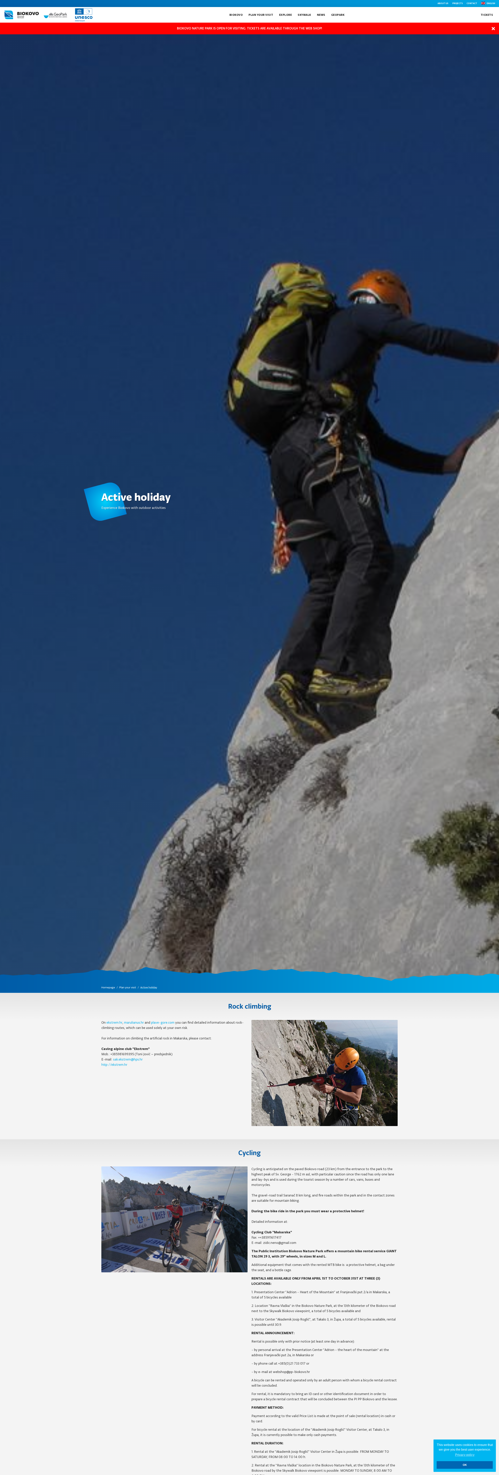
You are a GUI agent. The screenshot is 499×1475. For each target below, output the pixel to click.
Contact (472, 3)
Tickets (487, 15)
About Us (443, 3)
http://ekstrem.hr (114, 1064)
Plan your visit (261, 15)
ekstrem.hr (114, 1022)
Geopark (338, 15)
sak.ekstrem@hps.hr (128, 1059)
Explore (285, 15)
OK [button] (465, 1464)
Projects (457, 3)
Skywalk (304, 15)
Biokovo (236, 15)
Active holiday (148, 987)
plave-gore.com (162, 1022)
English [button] (491, 3)
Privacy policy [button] (464, 1454)
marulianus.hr (134, 1022)
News (321, 15)
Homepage (108, 987)
